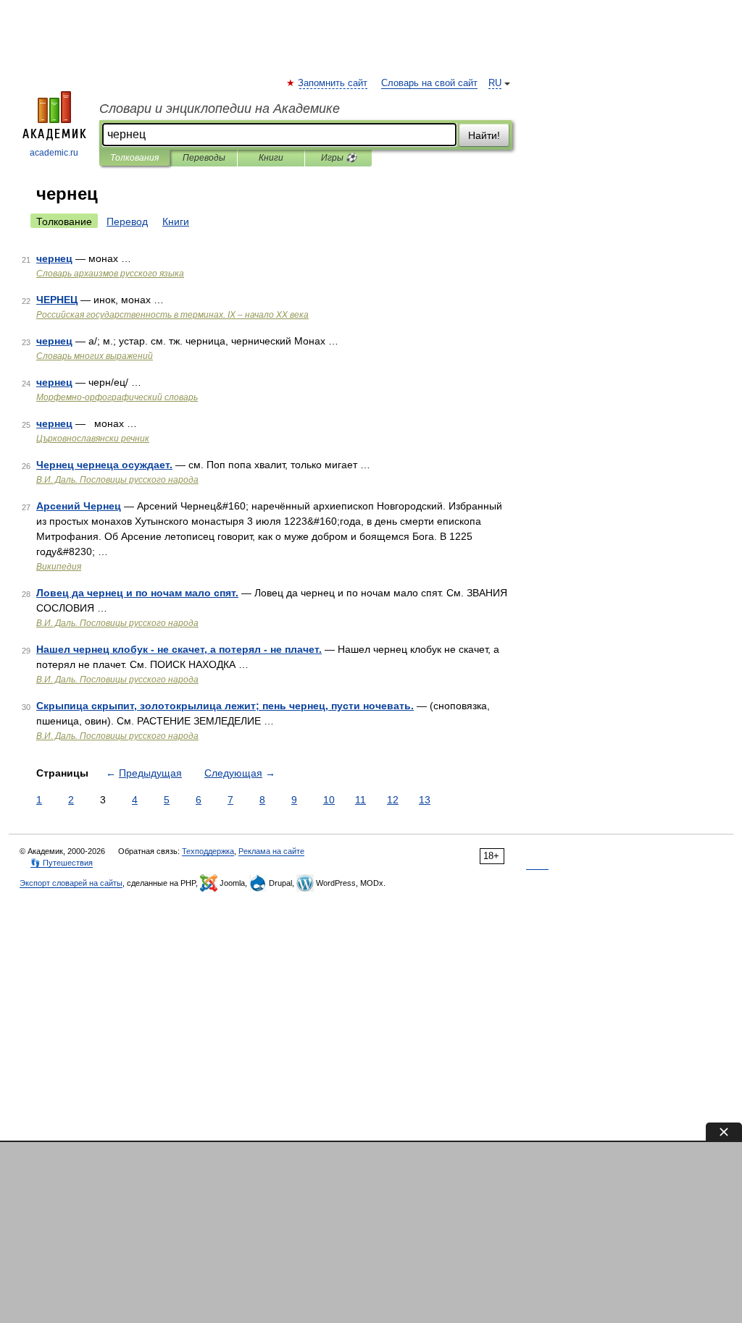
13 (424, 800)
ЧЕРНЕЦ (57, 299)
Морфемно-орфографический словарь (117, 397)
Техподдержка (208, 851)
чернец (54, 258)
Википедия (58, 567)
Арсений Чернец (78, 506)
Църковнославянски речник (92, 439)
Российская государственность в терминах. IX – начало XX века (172, 315)
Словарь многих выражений (94, 356)
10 (329, 800)
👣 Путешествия (61, 862)
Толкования (134, 158)
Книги (271, 158)
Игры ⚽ (339, 158)
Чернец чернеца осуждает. (104, 464)
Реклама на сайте (271, 851)
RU (494, 83)
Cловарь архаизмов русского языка (110, 274)
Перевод (127, 221)
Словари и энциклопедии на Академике (219, 108)
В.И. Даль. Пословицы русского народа (117, 480)
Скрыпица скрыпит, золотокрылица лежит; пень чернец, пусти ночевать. (225, 705)
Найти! (484, 135)
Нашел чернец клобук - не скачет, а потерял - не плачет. (179, 649)
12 (393, 800)
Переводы (204, 158)
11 (360, 800)
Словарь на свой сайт (429, 83)
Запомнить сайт (333, 83)
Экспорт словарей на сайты (71, 883)
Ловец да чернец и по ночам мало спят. (137, 593)
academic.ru (54, 153)
